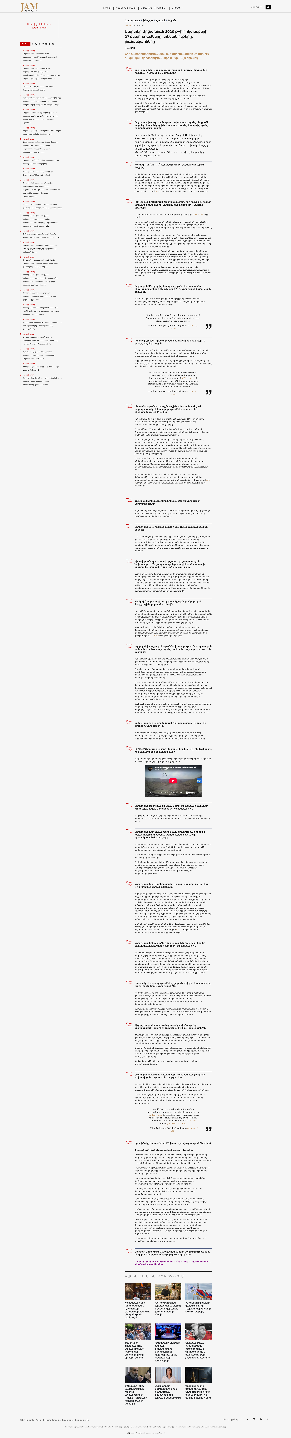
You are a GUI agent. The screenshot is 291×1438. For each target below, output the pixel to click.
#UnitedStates (154, 1115)
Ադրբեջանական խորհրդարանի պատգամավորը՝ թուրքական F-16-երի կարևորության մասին (39, 296)
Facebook (199, 214)
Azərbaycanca (132, 20)
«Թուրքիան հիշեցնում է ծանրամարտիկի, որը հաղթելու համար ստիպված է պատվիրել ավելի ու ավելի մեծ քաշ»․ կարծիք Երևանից (42, 101)
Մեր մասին (27, 1420)
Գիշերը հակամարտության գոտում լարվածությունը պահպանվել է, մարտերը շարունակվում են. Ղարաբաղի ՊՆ (40, 340)
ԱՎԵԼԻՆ (176, 8)
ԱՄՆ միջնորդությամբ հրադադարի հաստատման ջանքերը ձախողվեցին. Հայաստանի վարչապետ (39, 355)
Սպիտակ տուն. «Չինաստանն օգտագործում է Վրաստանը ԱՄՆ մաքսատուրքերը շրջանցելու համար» (197, 1350)
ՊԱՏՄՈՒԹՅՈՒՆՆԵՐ (126, 8)
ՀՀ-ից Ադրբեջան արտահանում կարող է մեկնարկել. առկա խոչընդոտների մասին (168, 1308)
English (172, 20)
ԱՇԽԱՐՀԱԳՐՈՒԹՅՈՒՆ (153, 8)
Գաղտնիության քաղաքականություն (67, 1420)
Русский (161, 20)
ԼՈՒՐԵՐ (107, 8)
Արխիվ (129, 25)
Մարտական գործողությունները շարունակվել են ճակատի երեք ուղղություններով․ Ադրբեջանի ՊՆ (42, 325)
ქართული (148, 20)
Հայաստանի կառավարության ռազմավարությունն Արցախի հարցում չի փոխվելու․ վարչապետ (40, 57)
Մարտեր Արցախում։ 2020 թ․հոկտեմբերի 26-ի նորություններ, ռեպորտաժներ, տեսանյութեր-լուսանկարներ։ (42, 381)
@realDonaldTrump (176, 1123)
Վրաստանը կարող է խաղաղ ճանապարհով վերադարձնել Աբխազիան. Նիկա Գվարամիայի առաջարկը (167, 1351)
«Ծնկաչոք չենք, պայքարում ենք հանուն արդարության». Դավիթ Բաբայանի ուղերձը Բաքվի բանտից (136, 1394)
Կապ (39, 1420)
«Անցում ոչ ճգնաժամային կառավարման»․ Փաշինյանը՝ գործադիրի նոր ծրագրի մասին (135, 1350)
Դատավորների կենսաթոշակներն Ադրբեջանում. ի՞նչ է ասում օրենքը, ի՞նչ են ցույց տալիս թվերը (198, 1391)
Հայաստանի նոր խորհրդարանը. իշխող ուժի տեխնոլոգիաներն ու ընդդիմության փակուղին (137, 1310)
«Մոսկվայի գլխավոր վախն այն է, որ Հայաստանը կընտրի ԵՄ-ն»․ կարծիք (198, 1307)
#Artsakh (191, 1120)
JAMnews (130, 47)
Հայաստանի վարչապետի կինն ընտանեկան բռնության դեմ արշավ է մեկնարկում (168, 1391)
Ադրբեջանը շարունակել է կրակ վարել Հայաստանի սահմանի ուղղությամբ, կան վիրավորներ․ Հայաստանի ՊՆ (40, 263)
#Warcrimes (188, 378)
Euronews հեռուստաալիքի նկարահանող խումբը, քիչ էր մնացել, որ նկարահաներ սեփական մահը (40, 248)
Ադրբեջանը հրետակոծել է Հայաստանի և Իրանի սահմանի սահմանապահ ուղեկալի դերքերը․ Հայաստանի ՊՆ (41, 311)
